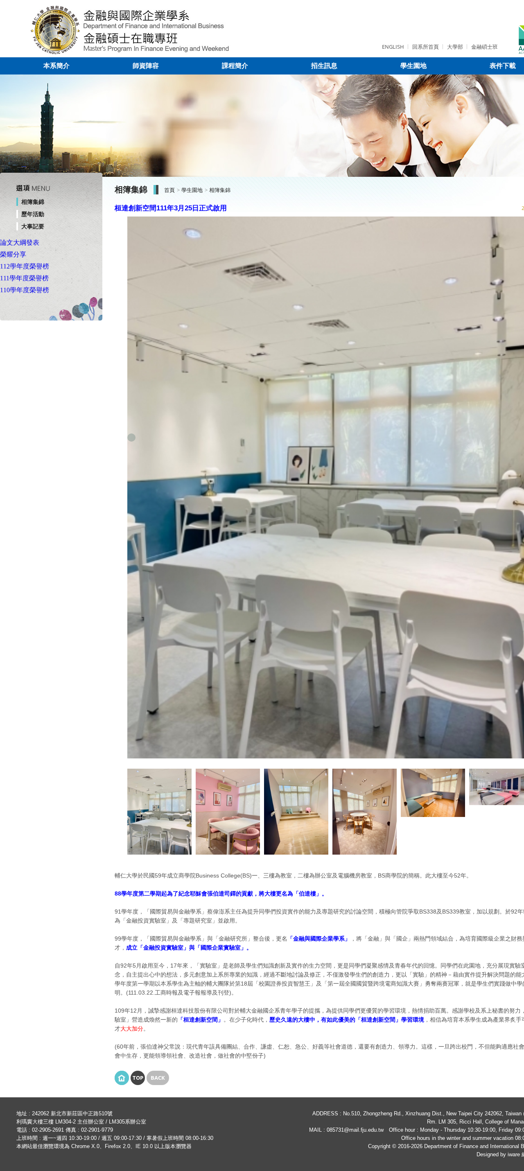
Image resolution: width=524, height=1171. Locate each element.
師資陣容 (146, 65)
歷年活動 (32, 214)
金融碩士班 (484, 46)
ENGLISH (393, 46)
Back (158, 1077)
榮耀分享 (13, 254)
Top (138, 1077)
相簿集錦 (32, 202)
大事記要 (32, 226)
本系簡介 (56, 65)
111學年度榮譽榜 (24, 278)
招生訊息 (324, 65)
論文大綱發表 (19, 242)
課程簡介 (235, 65)
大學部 (455, 46)
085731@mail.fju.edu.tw (355, 1130)
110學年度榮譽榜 (24, 290)
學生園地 (413, 65)
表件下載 (503, 65)
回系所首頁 (425, 46)
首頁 (169, 190)
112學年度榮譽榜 (24, 266)
